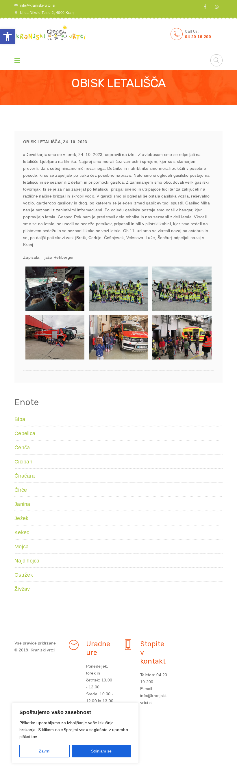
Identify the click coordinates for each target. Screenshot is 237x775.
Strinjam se (101, 751)
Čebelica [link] (24, 433)
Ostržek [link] (23, 575)
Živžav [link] (22, 589)
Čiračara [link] (24, 476)
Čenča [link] (22, 447)
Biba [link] (19, 419)
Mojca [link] (21, 546)
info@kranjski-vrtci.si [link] (37, 5)
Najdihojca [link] (27, 561)
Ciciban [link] (23, 462)
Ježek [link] (21, 518)
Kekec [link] (21, 532)
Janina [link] (22, 504)
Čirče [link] (20, 490)
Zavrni (44, 751)
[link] (7, 36)
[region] (75, 733)
